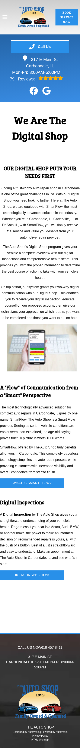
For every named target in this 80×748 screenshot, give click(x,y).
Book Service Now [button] (66, 17)
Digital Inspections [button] (32, 575)
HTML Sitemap (40, 739)
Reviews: (23, 79)
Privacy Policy (40, 735)
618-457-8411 (51, 647)
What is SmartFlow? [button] (32, 483)
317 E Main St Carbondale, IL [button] (42, 62)
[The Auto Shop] (33, 17)
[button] (33, 90)
